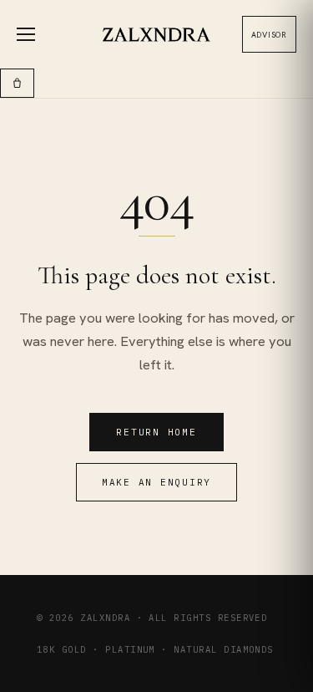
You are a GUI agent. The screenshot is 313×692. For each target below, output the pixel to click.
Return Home (156, 432)
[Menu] (35, 34)
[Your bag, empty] (17, 83)
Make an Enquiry (156, 482)
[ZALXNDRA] (156, 35)
